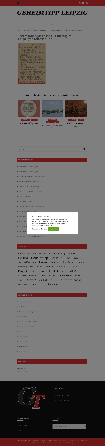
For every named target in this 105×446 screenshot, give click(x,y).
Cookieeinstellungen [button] (39, 229)
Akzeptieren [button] (53, 229)
